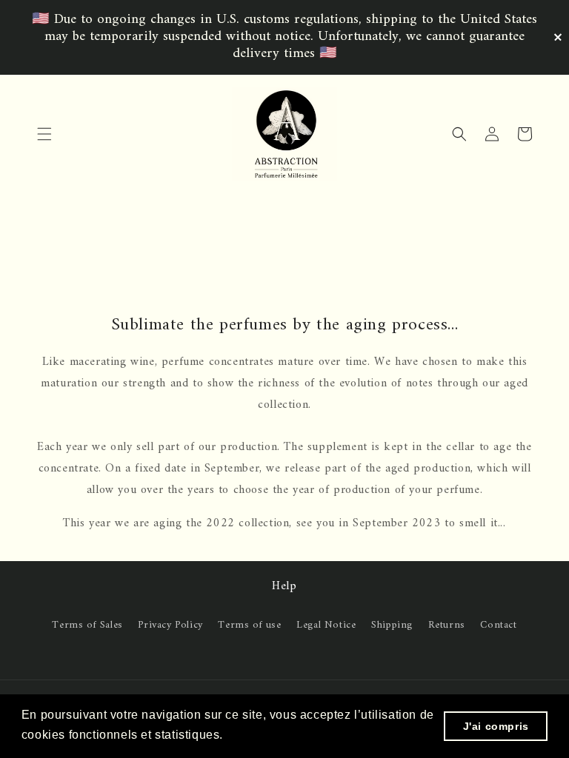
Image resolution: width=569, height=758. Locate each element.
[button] (44, 134)
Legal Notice (326, 625)
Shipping (392, 625)
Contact (498, 625)
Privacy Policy (170, 625)
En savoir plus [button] (269, 734)
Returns (446, 625)
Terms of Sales (87, 625)
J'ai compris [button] (496, 726)
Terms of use (249, 625)
